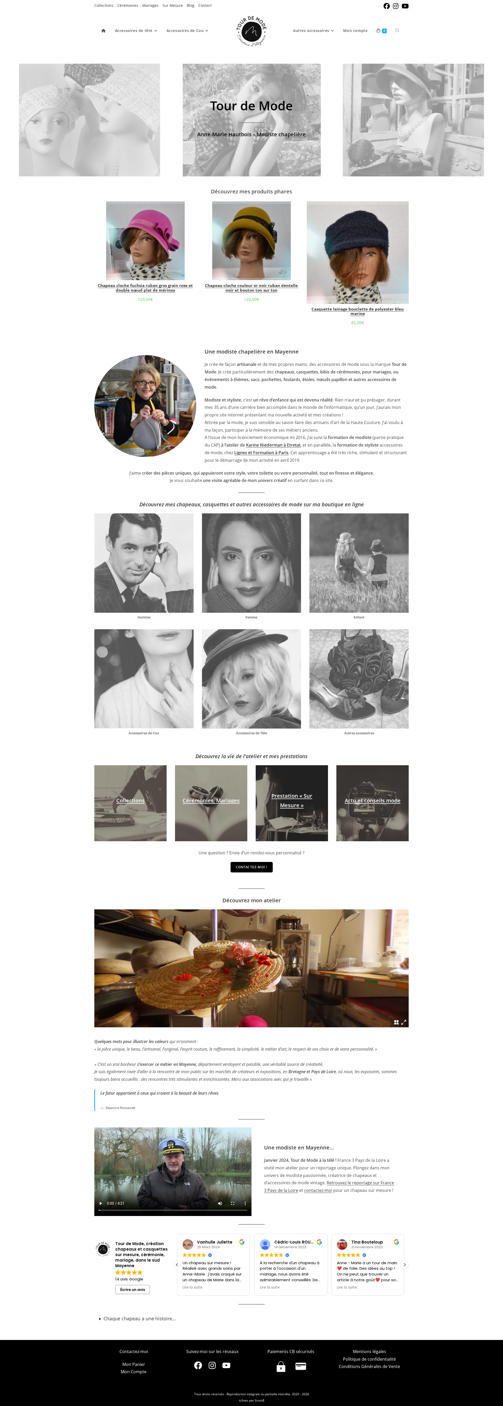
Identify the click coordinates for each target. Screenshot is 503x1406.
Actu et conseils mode (373, 800)
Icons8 (259, 1400)
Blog (190, 5)
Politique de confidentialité (369, 1359)
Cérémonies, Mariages (211, 800)
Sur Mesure (172, 5)
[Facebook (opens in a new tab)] (386, 6)
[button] (404, 1265)
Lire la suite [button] (193, 1287)
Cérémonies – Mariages (137, 5)
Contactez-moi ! (251, 867)
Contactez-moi (133, 1351)
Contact (205, 5)
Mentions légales (369, 1351)
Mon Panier (133, 1364)
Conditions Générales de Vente (369, 1366)
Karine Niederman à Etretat (273, 445)
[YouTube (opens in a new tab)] (404, 6)
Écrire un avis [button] (132, 1289)
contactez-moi (318, 1190)
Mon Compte (133, 1372)
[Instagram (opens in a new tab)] (395, 6)
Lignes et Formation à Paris (261, 452)
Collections (103, 5)
